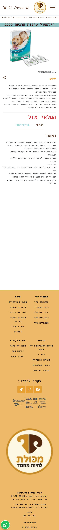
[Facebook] (38, 389)
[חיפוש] (27, 7)
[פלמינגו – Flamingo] (42, 262)
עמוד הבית (52, 17)
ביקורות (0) (22, 125)
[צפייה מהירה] (33, 221)
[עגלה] (4, 7)
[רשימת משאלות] (10, 8)
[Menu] (52, 7)
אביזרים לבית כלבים (11, 17)
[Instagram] (29, 389)
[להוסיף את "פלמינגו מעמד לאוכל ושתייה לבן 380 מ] (36, 271)
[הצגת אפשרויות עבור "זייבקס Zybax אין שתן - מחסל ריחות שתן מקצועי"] (9, 271)
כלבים (42, 17)
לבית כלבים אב (30, 17)
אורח (20, 7)
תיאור (39, 125)
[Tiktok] (21, 389)
